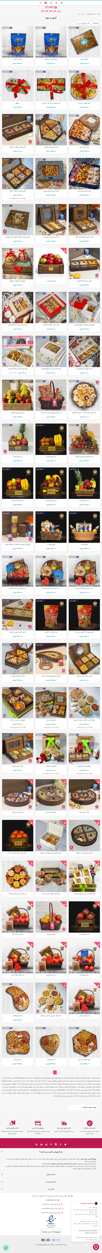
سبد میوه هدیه (51, 934)
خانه (99, 14)
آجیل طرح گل (18, 1059)
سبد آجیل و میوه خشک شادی (17, 588)
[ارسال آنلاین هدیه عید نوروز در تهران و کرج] (84, 748)
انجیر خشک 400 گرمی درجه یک (84, 632)
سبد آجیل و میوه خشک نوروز (84, 588)
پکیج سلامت (84, 544)
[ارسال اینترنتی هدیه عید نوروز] (51, 702)
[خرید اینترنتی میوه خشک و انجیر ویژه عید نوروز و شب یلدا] (84, 615)
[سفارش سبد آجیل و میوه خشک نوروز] (84, 571)
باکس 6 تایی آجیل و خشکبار (84, 676)
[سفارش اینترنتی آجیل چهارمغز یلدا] (51, 219)
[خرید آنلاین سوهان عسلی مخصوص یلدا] (84, 42)
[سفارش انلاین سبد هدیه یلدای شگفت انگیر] (17, 957)
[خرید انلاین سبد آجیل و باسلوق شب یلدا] (84, 395)
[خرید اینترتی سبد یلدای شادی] (51, 957)
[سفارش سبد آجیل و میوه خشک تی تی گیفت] (51, 395)
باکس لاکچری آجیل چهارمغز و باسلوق (51, 853)
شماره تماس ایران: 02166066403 (51, 1204)
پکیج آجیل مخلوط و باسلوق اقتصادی (84, 325)
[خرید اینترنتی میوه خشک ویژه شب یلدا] (51, 42)
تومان (59, 11)
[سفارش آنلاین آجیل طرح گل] (17, 1042)
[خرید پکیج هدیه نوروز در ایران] (51, 876)
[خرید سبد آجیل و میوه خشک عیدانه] (51, 571)
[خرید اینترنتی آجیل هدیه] (51, 307)
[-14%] (30, 337)
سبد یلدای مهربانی (84, 1016)
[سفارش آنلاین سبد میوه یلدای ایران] (51, 483)
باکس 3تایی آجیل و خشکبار (17, 632)
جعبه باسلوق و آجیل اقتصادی (84, 369)
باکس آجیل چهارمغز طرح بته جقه (51, 676)
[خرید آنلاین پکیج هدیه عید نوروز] (51, 998)
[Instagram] (55, 1144)
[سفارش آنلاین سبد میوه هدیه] (51, 917)
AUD (54, 11)
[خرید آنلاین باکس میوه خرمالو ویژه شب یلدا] (17, 835)
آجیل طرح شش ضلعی (84, 1059)
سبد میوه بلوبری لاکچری (17, 413)
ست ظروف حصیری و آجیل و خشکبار (51, 1016)
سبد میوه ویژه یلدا (84, 500)
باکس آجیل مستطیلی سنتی (51, 191)
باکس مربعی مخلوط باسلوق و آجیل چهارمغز (17, 237)
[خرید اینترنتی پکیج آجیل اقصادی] (84, 876)
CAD (50, 11)
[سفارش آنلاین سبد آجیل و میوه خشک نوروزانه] (17, 876)
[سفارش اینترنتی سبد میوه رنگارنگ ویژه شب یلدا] (51, 439)
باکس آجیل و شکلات (17, 812)
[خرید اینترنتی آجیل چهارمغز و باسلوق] (51, 835)
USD (42, 11)
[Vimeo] (41, 1144)
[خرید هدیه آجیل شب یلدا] (17, 307)
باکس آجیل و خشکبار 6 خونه (18, 191)
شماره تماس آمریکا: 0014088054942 (51, 1208)
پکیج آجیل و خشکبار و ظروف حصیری (84, 720)
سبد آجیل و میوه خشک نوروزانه (18, 894)
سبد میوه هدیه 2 (17, 456)
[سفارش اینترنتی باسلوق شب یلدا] (17, 85)
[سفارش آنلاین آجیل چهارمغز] (17, 527)
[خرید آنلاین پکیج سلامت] (84, 527)
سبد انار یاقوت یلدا (84, 934)
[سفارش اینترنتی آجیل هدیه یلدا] (84, 795)
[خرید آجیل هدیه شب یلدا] (51, 351)
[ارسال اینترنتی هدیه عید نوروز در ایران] (84, 702)
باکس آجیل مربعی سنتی (84, 191)
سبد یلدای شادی (51, 975)
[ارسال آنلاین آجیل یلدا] (51, 795)
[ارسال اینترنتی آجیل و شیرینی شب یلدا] (17, 263)
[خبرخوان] (36, 1144)
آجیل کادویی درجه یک (84, 103)
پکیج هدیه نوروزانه (51, 766)
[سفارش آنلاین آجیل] (17, 998)
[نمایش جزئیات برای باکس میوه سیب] (51, 263)
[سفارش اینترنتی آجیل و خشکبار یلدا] (17, 615)
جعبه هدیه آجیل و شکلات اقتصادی (17, 369)
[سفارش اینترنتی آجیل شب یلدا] (84, 85)
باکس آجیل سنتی (84, 147)
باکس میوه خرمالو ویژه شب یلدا (17, 853)
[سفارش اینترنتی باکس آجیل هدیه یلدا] (17, 748)
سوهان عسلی (84, 59)
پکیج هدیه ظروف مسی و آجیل (51, 894)
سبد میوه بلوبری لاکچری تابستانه (84, 456)
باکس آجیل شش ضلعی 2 (18, 676)
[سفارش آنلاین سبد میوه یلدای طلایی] (17, 483)
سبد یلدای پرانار (84, 975)
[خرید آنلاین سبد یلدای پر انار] (84, 957)
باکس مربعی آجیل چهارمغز (51, 237)
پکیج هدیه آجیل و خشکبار (17, 720)
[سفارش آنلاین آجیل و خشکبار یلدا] (17, 129)
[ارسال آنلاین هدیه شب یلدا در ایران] (84, 307)
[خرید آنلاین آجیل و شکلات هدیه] (17, 351)
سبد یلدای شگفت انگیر (17, 975)
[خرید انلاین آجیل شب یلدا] (17, 42)
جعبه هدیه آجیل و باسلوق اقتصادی (51, 369)
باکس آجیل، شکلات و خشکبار (84, 853)
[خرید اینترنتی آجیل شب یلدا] (84, 658)
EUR (46, 11)
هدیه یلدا (36, 1087)
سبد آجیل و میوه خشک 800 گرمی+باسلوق (84, 413)
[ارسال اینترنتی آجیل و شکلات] (17, 658)
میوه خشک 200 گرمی (51, 59)
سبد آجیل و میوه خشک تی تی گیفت (51, 413)
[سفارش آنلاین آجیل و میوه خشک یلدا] (84, 219)
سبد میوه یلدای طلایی (18, 500)
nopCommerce (47, 1247)
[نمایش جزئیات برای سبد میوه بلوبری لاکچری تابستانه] (84, 439)
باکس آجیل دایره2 (51, 812)
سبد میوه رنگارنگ (51, 456)
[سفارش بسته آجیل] (51, 85)
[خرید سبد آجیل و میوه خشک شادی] (17, 571)
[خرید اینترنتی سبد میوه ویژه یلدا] (84, 483)
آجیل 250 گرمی (17, 59)
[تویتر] (65, 1144)
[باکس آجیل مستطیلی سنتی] (51, 173)
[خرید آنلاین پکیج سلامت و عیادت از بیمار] (51, 527)
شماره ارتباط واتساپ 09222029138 (51, 1213)
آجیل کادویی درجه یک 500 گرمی (51, 103)
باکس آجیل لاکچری (17, 766)
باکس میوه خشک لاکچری (84, 281)
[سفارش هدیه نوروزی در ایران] (17, 702)
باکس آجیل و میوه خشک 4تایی (84, 237)
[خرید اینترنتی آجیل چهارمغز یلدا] (51, 658)
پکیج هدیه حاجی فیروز (84, 766)
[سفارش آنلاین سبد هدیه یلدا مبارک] (17, 917)
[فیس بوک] (60, 1144)
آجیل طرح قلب (51, 1059)
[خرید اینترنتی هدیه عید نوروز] (17, 219)
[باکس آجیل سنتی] (84, 129)
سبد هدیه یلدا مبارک (17, 934)
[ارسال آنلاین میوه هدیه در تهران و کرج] (17, 439)
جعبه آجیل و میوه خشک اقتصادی (17, 325)
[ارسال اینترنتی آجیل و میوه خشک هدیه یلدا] (84, 263)
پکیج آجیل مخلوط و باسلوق (17, 281)
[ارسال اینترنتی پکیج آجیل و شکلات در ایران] (51, 129)
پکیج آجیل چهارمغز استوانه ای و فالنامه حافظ (17, 544)
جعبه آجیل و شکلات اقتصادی (51, 325)
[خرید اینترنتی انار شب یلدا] (84, 917)
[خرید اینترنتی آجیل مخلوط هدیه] (84, 351)
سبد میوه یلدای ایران (51, 500)
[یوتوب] (46, 1144)
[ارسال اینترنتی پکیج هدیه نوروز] (51, 748)
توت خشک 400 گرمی (51, 632)
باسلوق (18, 103)
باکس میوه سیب (51, 281)
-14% (30, 342)
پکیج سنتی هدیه (51, 720)
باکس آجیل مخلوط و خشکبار (18, 147)
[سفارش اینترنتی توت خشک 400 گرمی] (51, 615)
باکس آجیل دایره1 (84, 812)
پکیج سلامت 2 (51, 544)
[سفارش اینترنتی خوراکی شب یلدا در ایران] (17, 173)
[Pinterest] (51, 1144)
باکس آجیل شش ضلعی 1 (51, 147)
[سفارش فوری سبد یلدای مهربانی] (84, 998)
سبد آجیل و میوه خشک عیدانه (51, 588)
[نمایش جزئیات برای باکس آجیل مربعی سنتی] (84, 173)
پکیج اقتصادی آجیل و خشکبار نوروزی (84, 894)
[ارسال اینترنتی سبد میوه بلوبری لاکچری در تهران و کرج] (17, 395)
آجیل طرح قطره (17, 1016)
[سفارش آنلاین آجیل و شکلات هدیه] (17, 795)
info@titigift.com (51, 1200)
